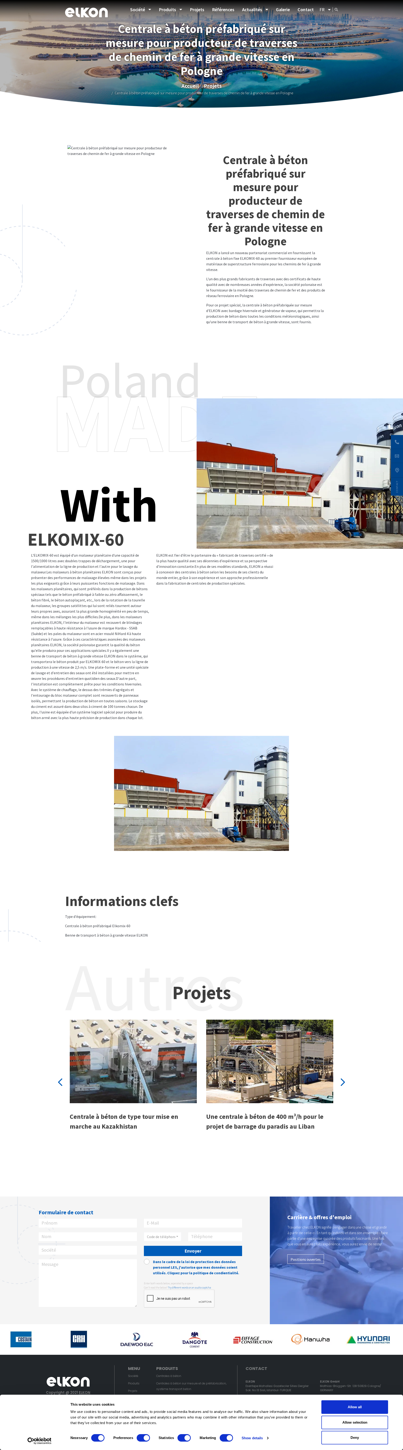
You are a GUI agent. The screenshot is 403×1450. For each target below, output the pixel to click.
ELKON (84, 1392)
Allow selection (354, 1422)
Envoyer (193, 1251)
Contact (306, 9)
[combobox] (162, 1236)
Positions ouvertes (306, 1259)
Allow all (355, 1407)
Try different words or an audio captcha (189, 1287)
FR (322, 9)
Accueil (190, 85)
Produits (167, 9)
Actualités (252, 9)
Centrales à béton (168, 1376)
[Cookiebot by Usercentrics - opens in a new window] (39, 1440)
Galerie (283, 9)
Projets (197, 9)
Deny (355, 1437)
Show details (252, 1438)
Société (137, 9)
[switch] (143, 1438)
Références (223, 9)
